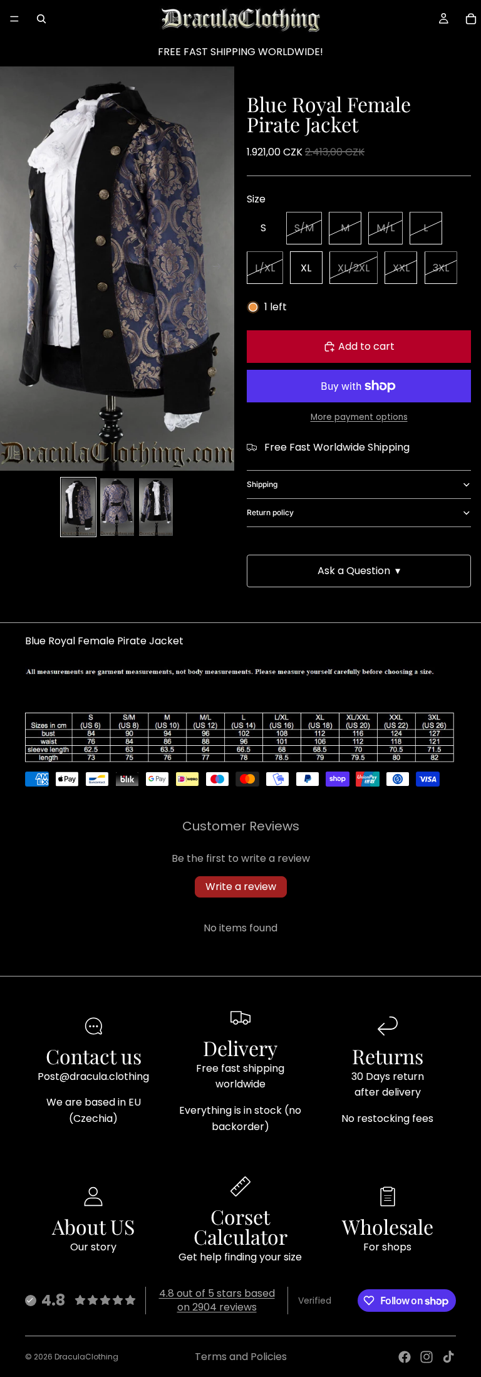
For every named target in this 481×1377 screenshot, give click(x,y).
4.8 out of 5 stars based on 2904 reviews (217, 1300)
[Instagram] (426, 1356)
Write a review (240, 886)
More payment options (359, 417)
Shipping (262, 484)
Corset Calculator (240, 1226)
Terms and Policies (241, 1356)
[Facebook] (404, 1356)
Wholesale (387, 1226)
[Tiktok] (448, 1356)
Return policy (270, 512)
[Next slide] (220, 269)
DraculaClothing (86, 1356)
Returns (387, 1055)
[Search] (41, 19)
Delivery (240, 1047)
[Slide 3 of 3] (156, 507)
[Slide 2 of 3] (117, 507)
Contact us (94, 1055)
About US (93, 1226)
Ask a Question (359, 570)
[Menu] (14, 18)
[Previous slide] (14, 269)
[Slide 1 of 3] (78, 507)
